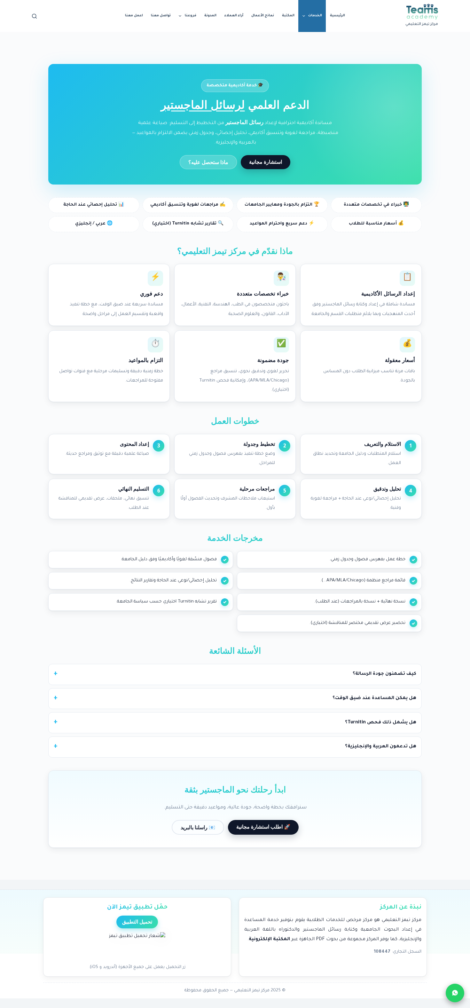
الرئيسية (337, 16)
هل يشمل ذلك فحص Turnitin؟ (380, 722)
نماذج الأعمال (262, 16)
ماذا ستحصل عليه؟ (208, 162)
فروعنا (190, 16)
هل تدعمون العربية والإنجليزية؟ (380, 746)
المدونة (210, 16)
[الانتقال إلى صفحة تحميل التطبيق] (137, 946)
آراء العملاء (233, 16)
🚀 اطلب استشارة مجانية (263, 826)
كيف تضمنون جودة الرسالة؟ (384, 674)
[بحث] (34, 16)
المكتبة (288, 16)
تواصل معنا (161, 16)
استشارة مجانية (265, 161)
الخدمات (315, 16)
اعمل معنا (134, 16)
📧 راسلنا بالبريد (198, 827)
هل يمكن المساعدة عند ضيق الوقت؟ (374, 698)
